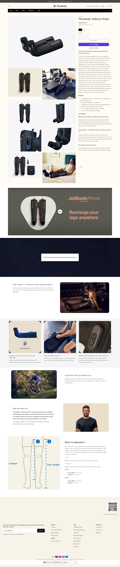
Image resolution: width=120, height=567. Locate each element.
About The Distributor (56, 529)
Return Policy (54, 535)
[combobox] (53, 562)
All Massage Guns (78, 527)
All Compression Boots (79, 529)
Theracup (76, 546)
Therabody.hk (42, 559)
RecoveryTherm (77, 538)
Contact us (54, 527)
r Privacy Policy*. (19, 534)
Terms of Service (55, 541)
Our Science (99, 527)
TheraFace (76, 532)
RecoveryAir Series (78, 535)
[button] (9, 6)
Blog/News (98, 532)
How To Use (99, 529)
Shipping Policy (55, 532)
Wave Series (77, 543)
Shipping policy (72, 559)
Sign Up (41, 530)
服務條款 (53, 538)
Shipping (80, 24)
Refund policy (65, 559)
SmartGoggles (77, 541)
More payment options (93, 47)
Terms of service (80, 559)
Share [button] (81, 166)
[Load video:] (60, 211)
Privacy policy (58, 559)
